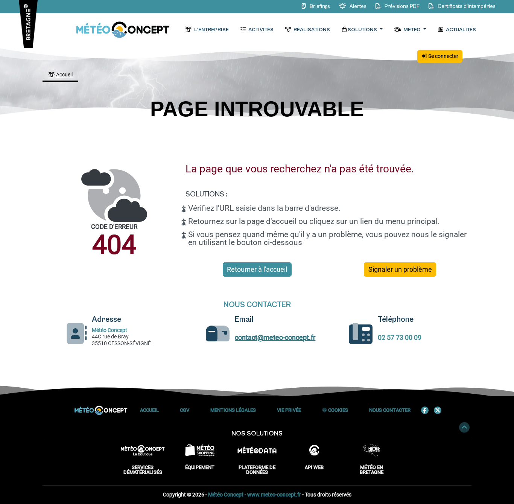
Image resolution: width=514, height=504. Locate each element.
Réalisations (311, 30)
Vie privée (289, 410)
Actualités (460, 30)
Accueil (64, 75)
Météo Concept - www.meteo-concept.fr (254, 495)
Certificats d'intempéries (466, 6)
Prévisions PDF (402, 6)
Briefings (320, 6)
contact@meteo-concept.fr (275, 337)
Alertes (358, 6)
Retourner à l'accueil (257, 269)
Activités (260, 30)
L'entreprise (211, 30)
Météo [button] (412, 30)
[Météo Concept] (123, 30)
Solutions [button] (363, 30)
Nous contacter (390, 410)
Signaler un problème (400, 269)
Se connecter (442, 56)
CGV (184, 410)
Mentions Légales (233, 410)
